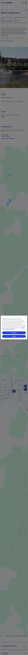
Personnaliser (14, 332)
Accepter (14, 336)
